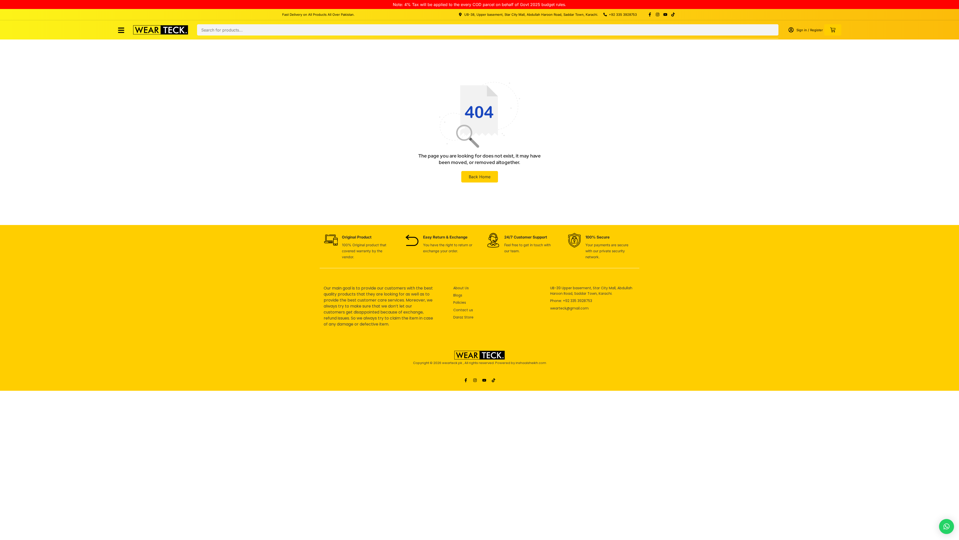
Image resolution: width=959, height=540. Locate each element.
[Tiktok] (673, 14)
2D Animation (479, 368)
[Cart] (832, 30)
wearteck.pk (452, 362)
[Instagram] (658, 14)
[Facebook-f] (650, 14)
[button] (946, 526)
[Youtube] (665, 14)
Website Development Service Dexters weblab (479, 372)
